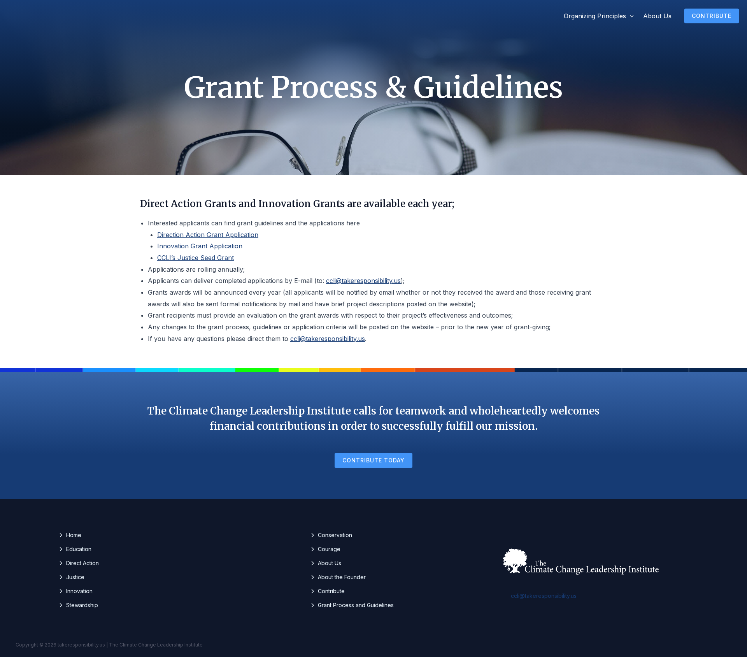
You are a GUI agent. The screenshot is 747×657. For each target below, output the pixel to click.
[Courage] (325, 549)
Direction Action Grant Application (207, 235)
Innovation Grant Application (199, 246)
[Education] (74, 549)
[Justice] (71, 577)
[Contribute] (327, 591)
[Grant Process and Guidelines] (352, 605)
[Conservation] (331, 535)
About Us (657, 16)
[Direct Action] (78, 563)
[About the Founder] (338, 577)
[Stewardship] (78, 605)
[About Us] (325, 563)
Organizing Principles (595, 16)
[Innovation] (75, 591)
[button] (630, 16)
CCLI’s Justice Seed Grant (195, 258)
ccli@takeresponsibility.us (363, 281)
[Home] (69, 535)
